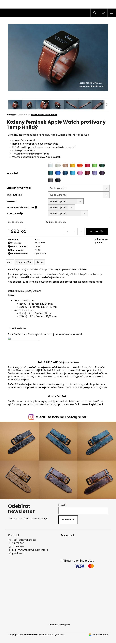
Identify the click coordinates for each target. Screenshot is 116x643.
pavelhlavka (18, 553)
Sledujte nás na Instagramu (62, 417)
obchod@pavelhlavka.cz (24, 539)
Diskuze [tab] (39, 262)
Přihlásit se (68, 519)
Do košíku (99, 231)
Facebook (53, 624)
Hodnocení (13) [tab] (24, 262)
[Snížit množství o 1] (67, 231)
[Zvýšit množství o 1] (81, 231)
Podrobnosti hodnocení (44, 114)
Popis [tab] (9, 262)
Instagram (65, 624)
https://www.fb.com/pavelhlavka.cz (30, 549)
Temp (36, 239)
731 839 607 (18, 543)
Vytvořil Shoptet (100, 634)
